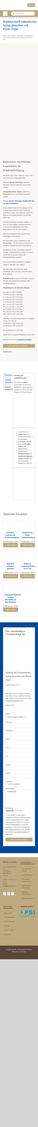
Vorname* (9, 722)
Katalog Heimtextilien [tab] (8, 388)
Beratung (8, 781)
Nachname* (9, 731)
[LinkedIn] (12, 893)
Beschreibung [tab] (8, 375)
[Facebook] (4, 893)
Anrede (8, 714)
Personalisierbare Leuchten (27, 870)
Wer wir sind (8, 913)
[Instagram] (8, 893)
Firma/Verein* (10, 705)
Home (4, 36)
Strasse (8, 739)
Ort (7, 756)
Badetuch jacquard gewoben (10, 566)
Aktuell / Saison (8, 930)
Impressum (23, 951)
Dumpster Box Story (28, 898)
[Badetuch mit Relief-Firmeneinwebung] (27, 522)
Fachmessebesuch (9, 917)
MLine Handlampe (27, 875)
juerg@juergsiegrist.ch (22, 832)
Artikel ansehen (10, 545)
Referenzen (7, 934)
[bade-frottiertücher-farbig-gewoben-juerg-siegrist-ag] (19, 101)
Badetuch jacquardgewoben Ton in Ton (28, 566)
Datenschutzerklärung (13, 825)
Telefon (8, 773)
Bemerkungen (10, 788)
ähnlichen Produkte (25, 339)
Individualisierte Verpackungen (26, 887)
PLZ (7, 748)
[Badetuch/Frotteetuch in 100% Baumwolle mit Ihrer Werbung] (10, 584)
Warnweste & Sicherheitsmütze (27, 880)
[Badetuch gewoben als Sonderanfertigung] (10, 522)
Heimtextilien (20, 36)
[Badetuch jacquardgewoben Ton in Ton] (27, 553)
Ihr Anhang (9, 808)
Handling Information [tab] (8, 381)
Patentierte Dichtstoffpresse (26, 893)
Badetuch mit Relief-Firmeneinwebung (28, 535)
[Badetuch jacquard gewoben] (10, 553)
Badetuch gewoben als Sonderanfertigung (12, 535)
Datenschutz (15, 951)
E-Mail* (8, 764)
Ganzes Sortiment (11, 36)
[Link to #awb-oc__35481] (5, 13)
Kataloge (6, 926)
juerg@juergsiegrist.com (15, 701)
